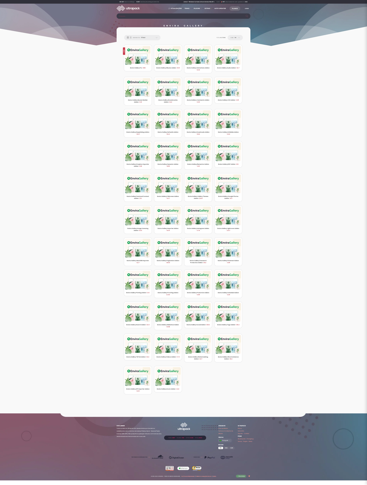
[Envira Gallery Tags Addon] (228, 315)
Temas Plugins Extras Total (185, 438)
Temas (240, 441)
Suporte (240, 433)
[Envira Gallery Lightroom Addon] (228, 220)
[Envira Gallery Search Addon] (138, 315)
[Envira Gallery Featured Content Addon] (138, 187)
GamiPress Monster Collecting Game (204, 1)
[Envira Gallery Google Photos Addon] (228, 187)
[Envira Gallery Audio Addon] (228, 58)
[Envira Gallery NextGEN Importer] (138, 252)
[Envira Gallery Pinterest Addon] (228, 252)
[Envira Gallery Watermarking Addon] (198, 348)
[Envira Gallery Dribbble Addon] (228, 123)
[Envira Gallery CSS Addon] (228, 90)
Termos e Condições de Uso (204, 476)
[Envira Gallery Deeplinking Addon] (138, 123)
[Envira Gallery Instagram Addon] (198, 220)
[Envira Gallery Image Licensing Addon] (138, 220)
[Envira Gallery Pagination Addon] (168, 252)
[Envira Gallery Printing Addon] (138, 283)
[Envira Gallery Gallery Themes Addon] (198, 187)
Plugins (245, 441)
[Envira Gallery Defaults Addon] (168, 123)
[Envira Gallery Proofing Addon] (168, 284)
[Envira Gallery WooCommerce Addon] (228, 348)
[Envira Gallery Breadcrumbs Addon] (168, 91)
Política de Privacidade (188, 476)
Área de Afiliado (223, 428)
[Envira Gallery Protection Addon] (198, 284)
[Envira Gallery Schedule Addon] (228, 284)
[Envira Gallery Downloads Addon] (198, 123)
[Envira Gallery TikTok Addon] (138, 347)
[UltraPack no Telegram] (249, 476)
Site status (241, 476)
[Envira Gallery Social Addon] (198, 315)
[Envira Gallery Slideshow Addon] (168, 316)
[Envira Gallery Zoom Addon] (168, 379)
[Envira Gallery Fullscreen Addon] (168, 187)
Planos (240, 428)
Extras (250, 441)
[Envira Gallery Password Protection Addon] (198, 252)
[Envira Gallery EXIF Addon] (228, 154)
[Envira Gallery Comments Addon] (198, 91)
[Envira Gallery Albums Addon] (168, 58)
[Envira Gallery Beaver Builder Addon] (138, 91)
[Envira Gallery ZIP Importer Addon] (138, 380)
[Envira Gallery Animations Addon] (198, 59)
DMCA (214, 476)
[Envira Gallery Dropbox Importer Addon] (138, 155)
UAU (246, 2)
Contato (246, 433)
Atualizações (242, 439)
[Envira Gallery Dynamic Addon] (168, 155)
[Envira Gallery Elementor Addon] (198, 155)
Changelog (249, 439)
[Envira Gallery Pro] (138, 58)
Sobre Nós (241, 431)
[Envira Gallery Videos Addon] (168, 347)
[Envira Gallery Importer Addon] (168, 220)
